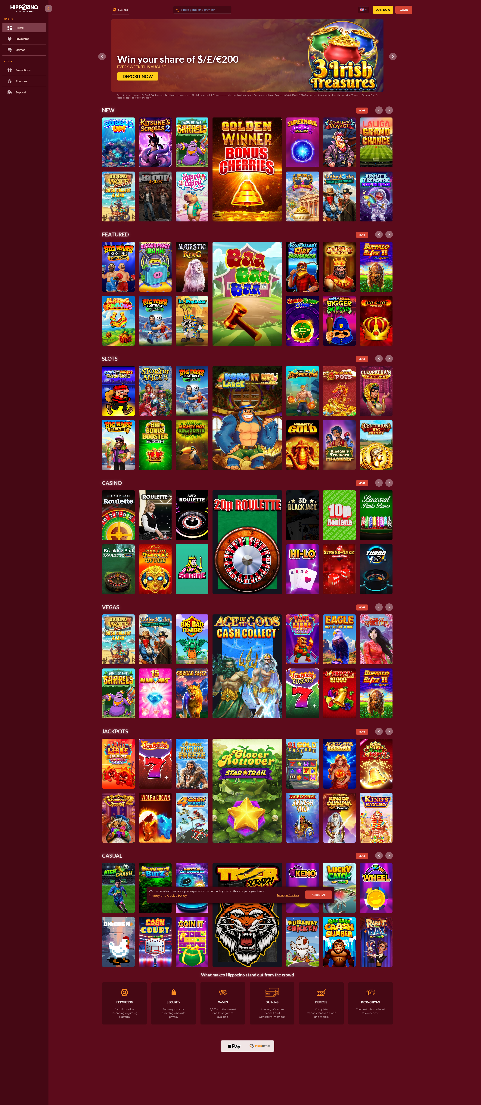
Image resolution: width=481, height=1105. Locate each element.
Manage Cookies (288, 895)
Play (118, 132)
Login (404, 10)
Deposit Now (138, 76)
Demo (118, 141)
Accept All (319, 895)
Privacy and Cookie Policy (168, 895)
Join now (383, 10)
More (362, 110)
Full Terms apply (134, 97)
